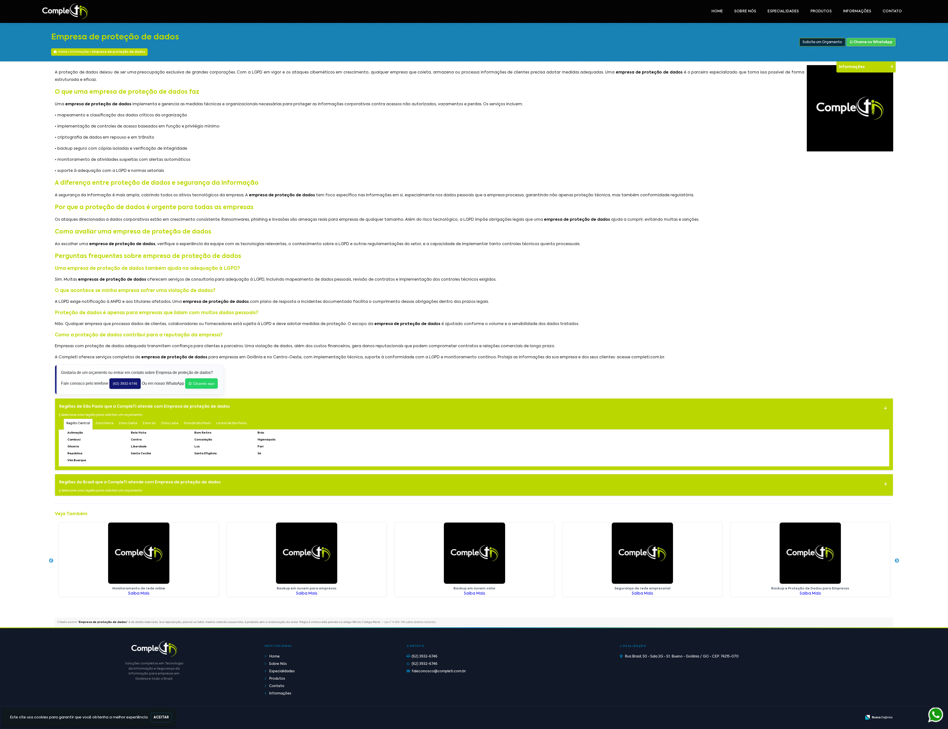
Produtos (821, 11)
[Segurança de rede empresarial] (642, 553)
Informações (857, 11)
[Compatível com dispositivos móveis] (856, 717)
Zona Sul (149, 423)
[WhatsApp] (932, 715)
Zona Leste (169, 423)
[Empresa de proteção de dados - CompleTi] (65, 11)
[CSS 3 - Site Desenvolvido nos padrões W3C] (839, 717)
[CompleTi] (154, 648)
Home (717, 11)
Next (896, 560)
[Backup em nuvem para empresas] (307, 553)
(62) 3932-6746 (125, 383)
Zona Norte (104, 423)
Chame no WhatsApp (872, 42)
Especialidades (783, 11)
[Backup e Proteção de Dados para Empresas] (810, 553)
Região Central (78, 423)
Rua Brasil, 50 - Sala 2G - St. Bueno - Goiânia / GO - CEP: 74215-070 (682, 656)
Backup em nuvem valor (474, 588)
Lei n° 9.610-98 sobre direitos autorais (409, 622)
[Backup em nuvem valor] (474, 553)
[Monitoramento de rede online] (139, 553)
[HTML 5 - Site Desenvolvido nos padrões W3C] (822, 717)
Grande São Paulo (197, 423)
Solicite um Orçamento (822, 42)
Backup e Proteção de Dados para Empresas (810, 588)
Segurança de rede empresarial (642, 588)
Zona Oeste (128, 423)
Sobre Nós (745, 11)
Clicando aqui (203, 383)
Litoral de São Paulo (231, 423)
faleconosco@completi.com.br (439, 671)
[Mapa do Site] (809, 717)
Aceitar (161, 717)
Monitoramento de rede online (138, 588)
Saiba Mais (138, 594)
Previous (51, 560)
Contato (892, 11)
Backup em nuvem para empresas (306, 588)
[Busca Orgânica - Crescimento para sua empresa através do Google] (878, 717)
